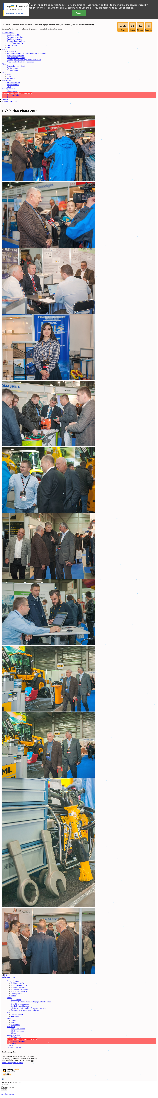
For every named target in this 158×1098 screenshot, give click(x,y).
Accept (79, 13)
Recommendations (13, 95)
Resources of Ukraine (15, 37)
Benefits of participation (15, 56)
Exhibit (4, 49)
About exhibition (8, 33)
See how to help (14, 13)
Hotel (9, 76)
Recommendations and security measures (17, 93)
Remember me (8, 1087)
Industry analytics (8, 89)
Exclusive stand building (16, 58)
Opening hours (12, 70)
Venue (4, 72)
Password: (4, 1085)
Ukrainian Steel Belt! (9, 101)
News (9, 87)
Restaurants (11, 78)
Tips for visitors (12, 68)
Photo (9, 47)
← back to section (8, 977)
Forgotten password (8, 1094)
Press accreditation (13, 83)
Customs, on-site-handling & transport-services (24, 60)
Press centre (6, 80)
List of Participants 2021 (16, 43)
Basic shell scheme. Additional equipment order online (26, 54)
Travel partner (12, 45)
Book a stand (11, 51)
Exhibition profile (13, 35)
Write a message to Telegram (12, 1063)
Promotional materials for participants (20, 62)
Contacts (5, 99)
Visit (3, 64)
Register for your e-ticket (16, 66)
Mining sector (12, 91)
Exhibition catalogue (14, 39)
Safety (9, 97)
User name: (5, 1082)
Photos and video (13, 85)
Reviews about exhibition (16, 41)
